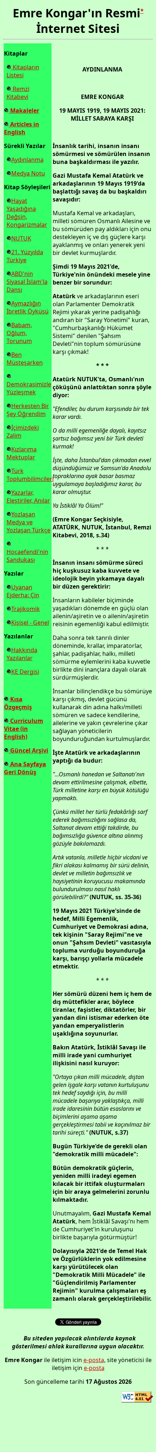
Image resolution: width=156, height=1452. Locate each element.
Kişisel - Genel (30, 623)
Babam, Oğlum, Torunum (19, 333)
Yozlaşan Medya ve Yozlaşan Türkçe (28, 522)
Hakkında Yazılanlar (22, 654)
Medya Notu (28, 173)
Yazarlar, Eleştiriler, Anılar (28, 496)
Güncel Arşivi (28, 750)
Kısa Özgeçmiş (18, 703)
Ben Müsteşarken (25, 359)
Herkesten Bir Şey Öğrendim (28, 410)
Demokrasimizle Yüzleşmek (29, 388)
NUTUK (21, 238)
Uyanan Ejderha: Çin (23, 591)
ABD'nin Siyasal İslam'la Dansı (27, 282)
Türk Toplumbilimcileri (30, 475)
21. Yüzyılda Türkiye (25, 256)
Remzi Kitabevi (18, 93)
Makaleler (24, 110)
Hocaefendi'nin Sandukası (27, 556)
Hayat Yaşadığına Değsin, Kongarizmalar (27, 213)
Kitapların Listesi (23, 71)
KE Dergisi (25, 672)
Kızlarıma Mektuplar (22, 453)
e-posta (93, 1360)
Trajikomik (25, 609)
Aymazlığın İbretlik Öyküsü (28, 307)
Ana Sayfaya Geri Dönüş (25, 768)
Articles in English (21, 128)
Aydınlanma (27, 160)
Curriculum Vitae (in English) (23, 729)
